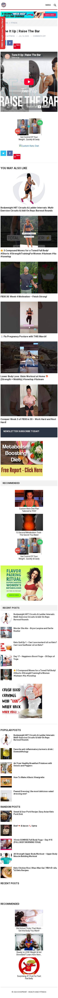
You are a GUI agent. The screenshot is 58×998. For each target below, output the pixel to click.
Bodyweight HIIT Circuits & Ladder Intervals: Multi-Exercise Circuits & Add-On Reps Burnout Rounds (34, 617)
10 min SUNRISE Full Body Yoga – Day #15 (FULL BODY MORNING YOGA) (33, 841)
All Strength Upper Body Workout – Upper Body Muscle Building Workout (35, 855)
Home (5, 23)
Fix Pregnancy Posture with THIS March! (24, 336)
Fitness (14, 23)
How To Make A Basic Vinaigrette (29, 777)
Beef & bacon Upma (25, 826)
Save (18, 45)
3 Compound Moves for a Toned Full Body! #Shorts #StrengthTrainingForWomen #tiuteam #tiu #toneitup (28, 253)
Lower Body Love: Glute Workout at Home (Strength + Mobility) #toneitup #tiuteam (23, 378)
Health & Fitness (8, 36)
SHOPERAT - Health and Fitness (32, 992)
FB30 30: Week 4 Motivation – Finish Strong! (24, 296)
